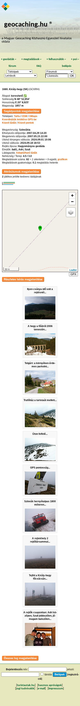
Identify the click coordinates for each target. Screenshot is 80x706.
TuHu (17, 116)
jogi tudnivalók (25, 688)
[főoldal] (5, 6)
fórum (12, 66)
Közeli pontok (26, 122)
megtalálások (31, 59)
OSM (24, 116)
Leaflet (73, 269)
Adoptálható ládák (26, 152)
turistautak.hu (26, 685)
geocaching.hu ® (28, 24)
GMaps (33, 116)
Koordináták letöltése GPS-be (19, 119)
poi (75, 59)
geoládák (8, 59)
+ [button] (72, 195)
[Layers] (70, 212)
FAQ (39, 66)
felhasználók (56, 59)
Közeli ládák (9, 122)
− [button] (72, 201)
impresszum (55, 688)
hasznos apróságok (50, 685)
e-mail (41, 688)
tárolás (48, 674)
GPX (73, 274)
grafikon (62, 159)
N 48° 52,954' (22, 99)
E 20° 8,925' (22, 102)
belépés (66, 66)
